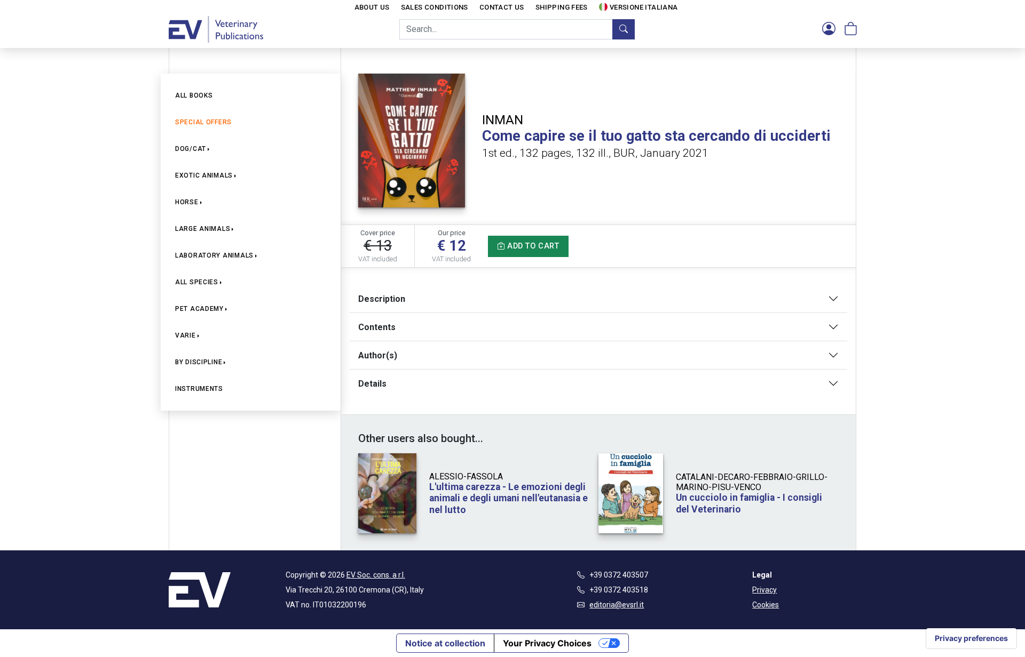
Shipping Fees (561, 7)
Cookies (765, 604)
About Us (372, 7)
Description (381, 299)
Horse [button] (187, 202)
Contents (377, 327)
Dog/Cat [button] (190, 149)
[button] (829, 29)
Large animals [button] (202, 229)
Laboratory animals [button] (214, 255)
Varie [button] (185, 335)
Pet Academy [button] (199, 309)
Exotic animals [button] (204, 175)
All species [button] (196, 282)
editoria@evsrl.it (616, 604)
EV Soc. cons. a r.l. (375, 575)
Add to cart (532, 246)
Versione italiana (644, 7)
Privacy (764, 590)
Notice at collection (445, 643)
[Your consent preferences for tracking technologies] (971, 638)
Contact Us (501, 7)
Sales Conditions (434, 7)
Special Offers (203, 122)
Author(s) (377, 355)
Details (372, 384)
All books (193, 95)
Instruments (199, 388)
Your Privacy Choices (547, 643)
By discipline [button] (198, 362)
